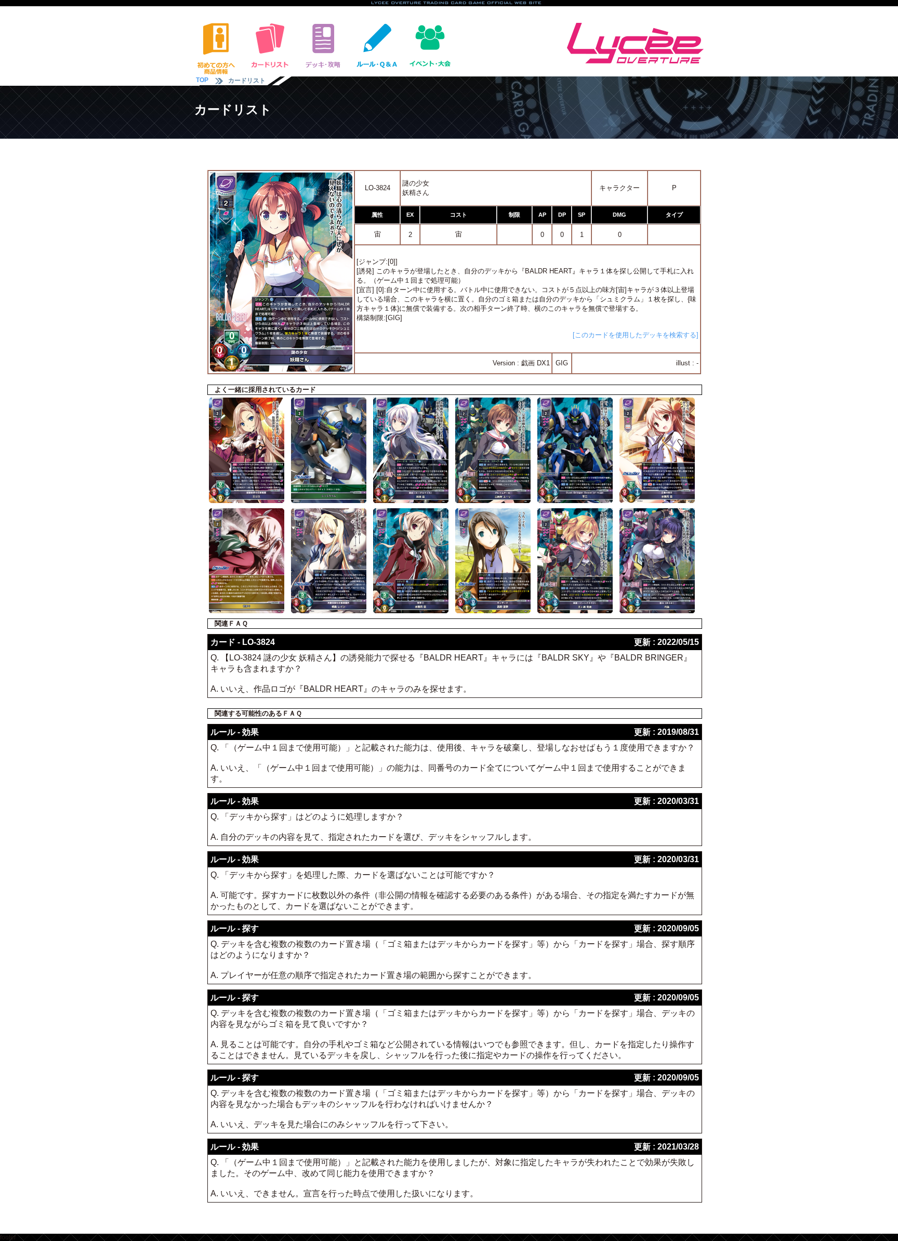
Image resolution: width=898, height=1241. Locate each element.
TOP (202, 80)
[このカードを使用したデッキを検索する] (635, 335)
